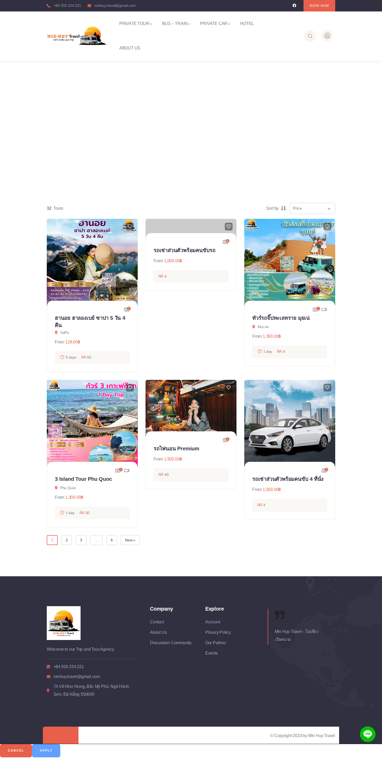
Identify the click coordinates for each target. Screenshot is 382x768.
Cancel (16, 750)
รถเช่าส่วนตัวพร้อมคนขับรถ (184, 250)
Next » (130, 540)
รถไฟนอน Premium (176, 448)
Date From (61, 163)
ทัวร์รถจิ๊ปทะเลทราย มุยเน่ (281, 318)
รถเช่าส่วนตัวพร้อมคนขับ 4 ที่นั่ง (288, 479)
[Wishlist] (130, 227)
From (59, 342)
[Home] (77, 36)
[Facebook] (294, 6)
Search (311, 160)
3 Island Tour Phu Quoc (83, 479)
